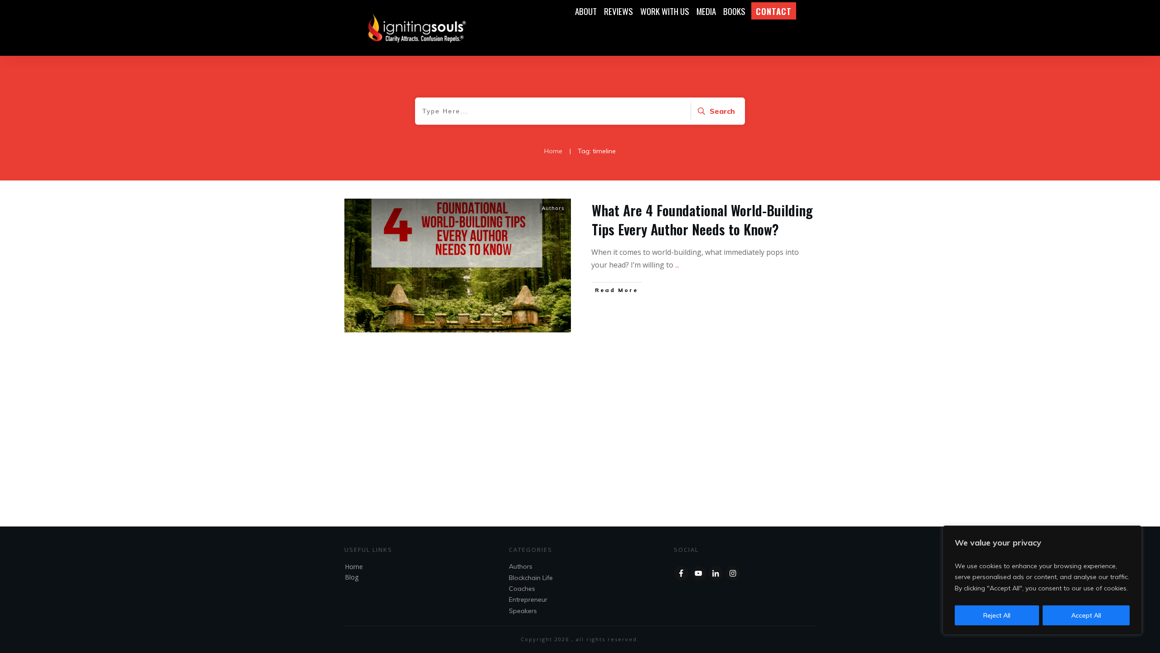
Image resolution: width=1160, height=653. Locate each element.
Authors (553, 208)
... (677, 265)
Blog (351, 577)
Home (354, 566)
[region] (1042, 580)
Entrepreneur (528, 599)
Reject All (996, 615)
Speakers (523, 611)
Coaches (522, 589)
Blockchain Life (531, 578)
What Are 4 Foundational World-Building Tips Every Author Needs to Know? (702, 219)
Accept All (1086, 615)
